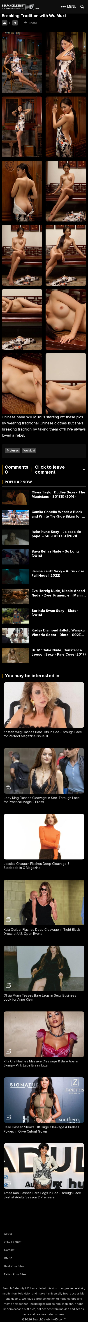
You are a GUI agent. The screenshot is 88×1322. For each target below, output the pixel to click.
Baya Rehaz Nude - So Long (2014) (55, 553)
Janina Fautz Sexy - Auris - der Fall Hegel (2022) (58, 573)
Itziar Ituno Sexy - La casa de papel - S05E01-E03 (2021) (56, 534)
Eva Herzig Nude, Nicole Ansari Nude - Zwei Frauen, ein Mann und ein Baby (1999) (58, 593)
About (8, 1233)
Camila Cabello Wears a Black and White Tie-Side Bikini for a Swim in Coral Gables (58, 514)
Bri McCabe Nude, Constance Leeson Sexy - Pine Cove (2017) (59, 652)
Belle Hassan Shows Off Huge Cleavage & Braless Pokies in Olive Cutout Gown (41, 1129)
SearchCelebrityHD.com (48, 1319)
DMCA (8, 1258)
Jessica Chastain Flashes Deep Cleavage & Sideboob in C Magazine (36, 866)
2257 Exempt (12, 1242)
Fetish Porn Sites (15, 1274)
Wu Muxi (29, 450)
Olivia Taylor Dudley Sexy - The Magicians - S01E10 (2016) (58, 494)
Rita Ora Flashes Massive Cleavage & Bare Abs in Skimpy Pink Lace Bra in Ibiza (41, 1063)
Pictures (13, 450)
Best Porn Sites (14, 1266)
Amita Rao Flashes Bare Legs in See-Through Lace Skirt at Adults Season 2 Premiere (42, 1195)
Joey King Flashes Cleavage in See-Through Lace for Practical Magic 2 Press (42, 800)
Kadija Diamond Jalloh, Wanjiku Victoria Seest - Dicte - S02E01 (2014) (58, 632)
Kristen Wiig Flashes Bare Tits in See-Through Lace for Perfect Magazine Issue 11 (43, 734)
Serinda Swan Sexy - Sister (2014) (55, 612)
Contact (9, 1250)
